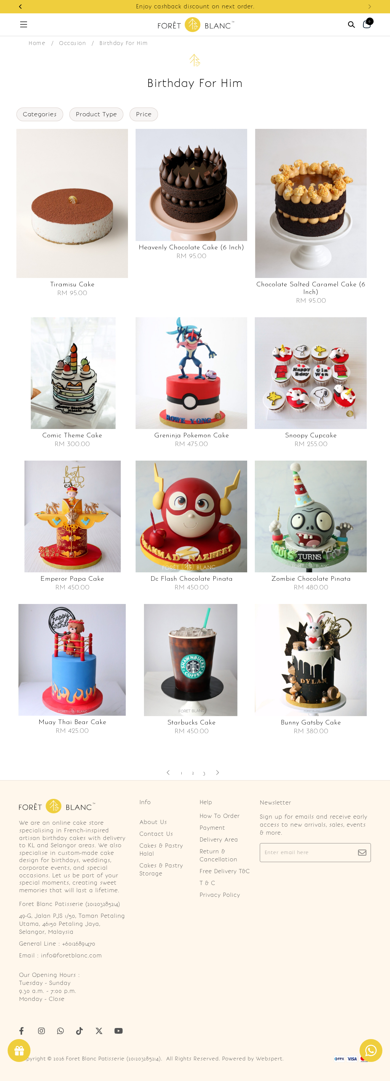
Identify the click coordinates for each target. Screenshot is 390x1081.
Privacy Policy (220, 894)
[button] (20, 6)
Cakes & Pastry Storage (161, 869)
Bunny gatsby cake (311, 723)
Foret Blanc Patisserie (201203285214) (113, 1058)
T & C (207, 883)
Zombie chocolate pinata (311, 579)
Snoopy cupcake (311, 435)
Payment (212, 827)
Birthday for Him (123, 43)
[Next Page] (217, 772)
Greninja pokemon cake (191, 435)
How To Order (220, 816)
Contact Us (156, 833)
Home (37, 43)
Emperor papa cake (72, 579)
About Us (153, 822)
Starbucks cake (191, 723)
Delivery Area (219, 839)
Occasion (72, 43)
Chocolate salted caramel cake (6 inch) (310, 288)
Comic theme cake (72, 435)
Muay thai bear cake (72, 722)
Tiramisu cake (72, 284)
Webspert (269, 1058)
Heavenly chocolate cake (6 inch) (191, 247)
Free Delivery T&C (225, 871)
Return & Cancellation (218, 855)
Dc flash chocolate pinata (191, 579)
